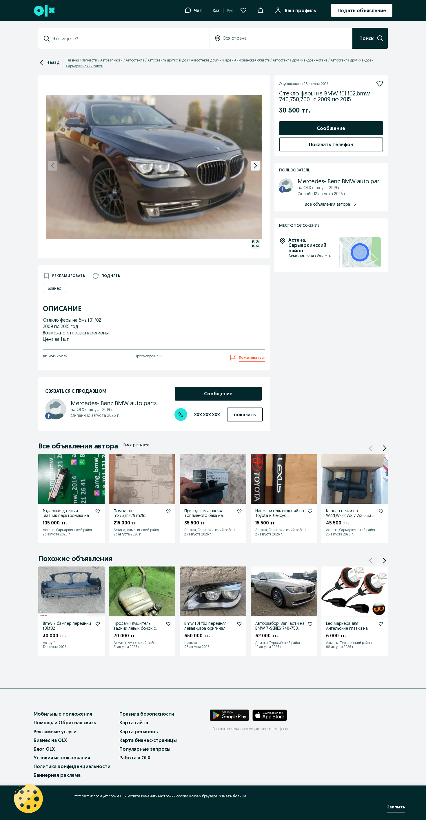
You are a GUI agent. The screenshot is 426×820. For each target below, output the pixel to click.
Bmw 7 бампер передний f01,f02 (67, 626)
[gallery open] (255, 244)
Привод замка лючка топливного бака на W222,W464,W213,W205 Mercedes (206, 518)
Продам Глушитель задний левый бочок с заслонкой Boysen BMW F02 (136, 630)
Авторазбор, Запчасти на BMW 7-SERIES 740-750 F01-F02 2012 (280, 628)
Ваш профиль (300, 10)
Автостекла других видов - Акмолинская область (230, 60)
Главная (72, 60)
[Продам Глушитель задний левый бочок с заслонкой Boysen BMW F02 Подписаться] (168, 624)
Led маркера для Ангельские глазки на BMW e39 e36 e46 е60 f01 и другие (350, 630)
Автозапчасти (111, 60)
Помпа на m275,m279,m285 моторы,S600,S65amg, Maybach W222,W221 (135, 518)
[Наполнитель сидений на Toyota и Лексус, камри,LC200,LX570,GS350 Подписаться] (310, 511)
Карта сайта (133, 722)
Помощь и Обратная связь (65, 722)
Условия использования (62, 758)
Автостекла (135, 60)
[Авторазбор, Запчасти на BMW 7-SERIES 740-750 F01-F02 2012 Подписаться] (310, 624)
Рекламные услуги (55, 731)
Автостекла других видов (168, 60)
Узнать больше (232, 796)
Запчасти (89, 60)
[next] (255, 166)
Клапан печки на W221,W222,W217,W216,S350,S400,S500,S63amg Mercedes (350, 518)
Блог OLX (44, 749)
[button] (260, 10)
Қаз (216, 10)
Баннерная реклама (57, 775)
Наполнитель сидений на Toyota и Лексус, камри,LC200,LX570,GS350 (279, 515)
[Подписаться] (379, 83)
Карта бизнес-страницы (148, 740)
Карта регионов (138, 731)
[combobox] (127, 38)
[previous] (52, 166)
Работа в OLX (134, 758)
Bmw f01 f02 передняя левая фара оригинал (205, 626)
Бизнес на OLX (50, 740)
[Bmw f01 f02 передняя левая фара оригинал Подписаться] (239, 624)
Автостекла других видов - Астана (300, 60)
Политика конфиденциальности (72, 766)
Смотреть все (136, 445)
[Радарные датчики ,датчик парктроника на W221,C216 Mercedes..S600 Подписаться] (97, 511)
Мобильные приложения (63, 714)
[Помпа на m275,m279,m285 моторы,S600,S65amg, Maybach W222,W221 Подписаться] (168, 511)
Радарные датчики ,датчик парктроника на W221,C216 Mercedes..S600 (67, 515)
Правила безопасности (146, 714)
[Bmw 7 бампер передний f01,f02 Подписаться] (97, 624)
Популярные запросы (144, 749)
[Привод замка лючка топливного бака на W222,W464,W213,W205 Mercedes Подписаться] (239, 511)
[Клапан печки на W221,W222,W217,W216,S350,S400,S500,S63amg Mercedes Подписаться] (380, 511)
